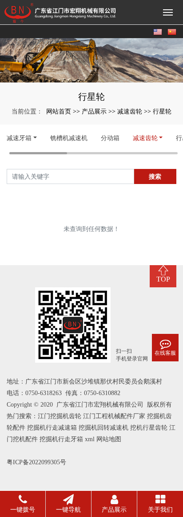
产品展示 (94, 111)
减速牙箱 (19, 137)
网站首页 (58, 111)
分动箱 (110, 137)
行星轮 (162, 111)
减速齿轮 (129, 111)
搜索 (155, 176)
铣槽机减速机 (69, 137)
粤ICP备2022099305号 (36, 462)
